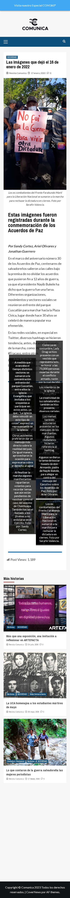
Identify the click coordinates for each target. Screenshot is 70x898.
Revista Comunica (18, 73)
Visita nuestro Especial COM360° (35, 5)
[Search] (64, 41)
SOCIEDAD (12, 57)
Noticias (11, 627)
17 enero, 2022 (38, 73)
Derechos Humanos (15, 761)
